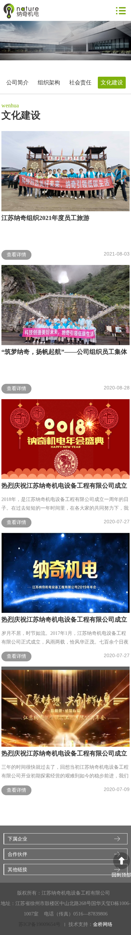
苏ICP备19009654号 (39, 924)
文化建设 (112, 82)
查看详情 (16, 254)
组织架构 (49, 82)
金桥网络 (102, 924)
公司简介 (17, 82)
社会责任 (80, 82)
